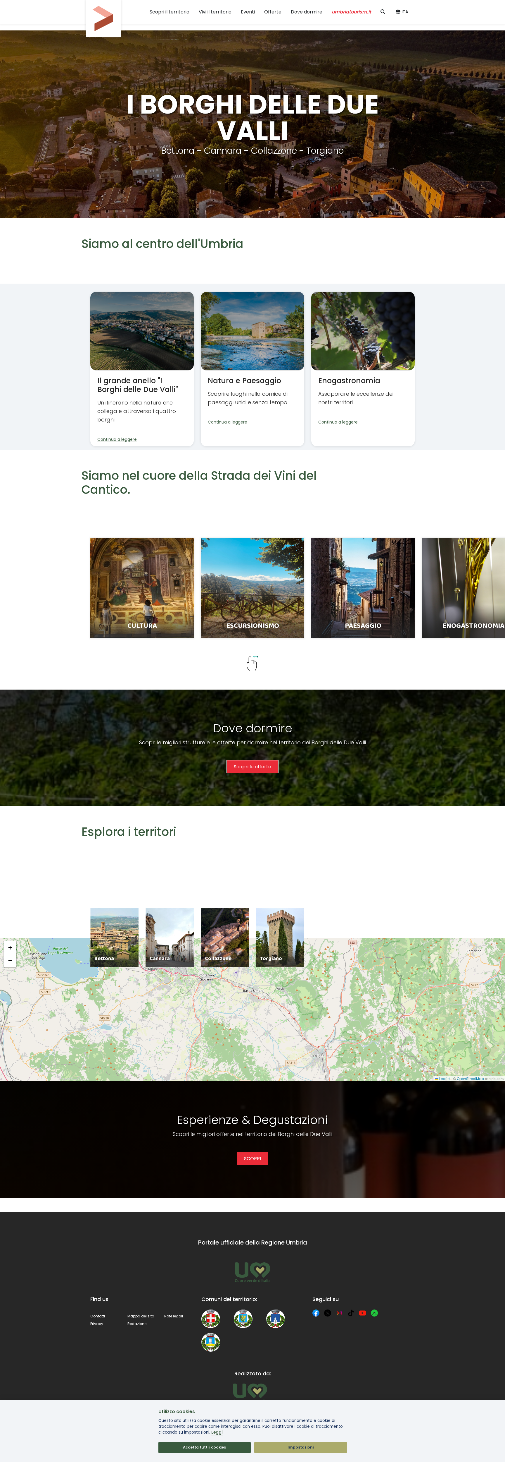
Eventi (248, 11)
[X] (327, 1313)
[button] (403, 12)
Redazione (136, 1323)
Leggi (217, 1432)
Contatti (97, 1316)
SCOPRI (252, 1158)
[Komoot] (374, 1313)
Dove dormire (306, 11)
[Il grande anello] (142, 369)
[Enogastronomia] (363, 369)
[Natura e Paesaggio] (252, 369)
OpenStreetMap (470, 1078)
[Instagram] (339, 1313)
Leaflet (444, 1078)
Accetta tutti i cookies (204, 1447)
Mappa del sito (140, 1316)
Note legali (173, 1316)
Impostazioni (301, 1447)
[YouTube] (362, 1313)
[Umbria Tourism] (250, 1393)
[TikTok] (350, 1313)
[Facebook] (315, 1313)
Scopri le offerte (252, 766)
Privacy (96, 1323)
